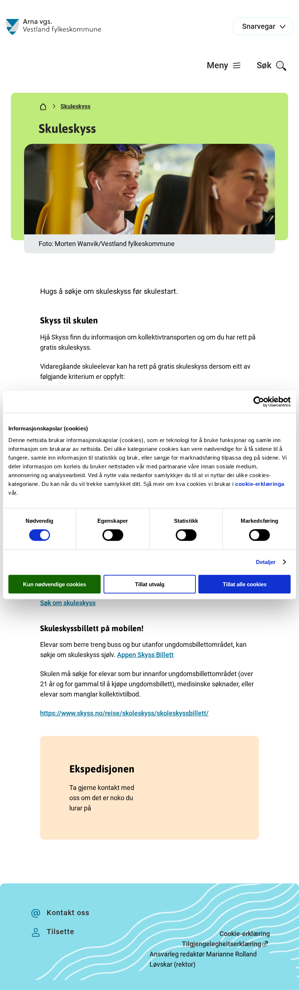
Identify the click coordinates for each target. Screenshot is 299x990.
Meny (218, 65)
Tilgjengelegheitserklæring (221, 944)
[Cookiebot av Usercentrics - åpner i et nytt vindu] (259, 401)
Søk (265, 65)
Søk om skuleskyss (68, 603)
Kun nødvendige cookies (54, 584)
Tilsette (60, 931)
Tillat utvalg (149, 584)
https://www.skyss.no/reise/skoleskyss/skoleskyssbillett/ (124, 713)
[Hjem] (43, 108)
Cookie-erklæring (245, 933)
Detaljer (266, 562)
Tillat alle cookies (245, 584)
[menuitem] (224, 65)
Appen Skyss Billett (145, 655)
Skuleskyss (75, 106)
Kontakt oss (68, 912)
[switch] (112, 535)
